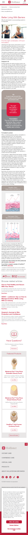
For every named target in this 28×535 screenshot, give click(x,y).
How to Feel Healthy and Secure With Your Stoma (12, 285)
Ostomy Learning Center (14, 7)
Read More (4, 293)
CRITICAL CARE (7, 462)
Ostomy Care (4, 7)
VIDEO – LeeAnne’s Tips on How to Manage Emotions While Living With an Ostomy (13, 298)
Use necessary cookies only (14, 529)
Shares (7, 276)
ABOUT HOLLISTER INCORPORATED (13, 471)
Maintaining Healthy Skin (6, 9)
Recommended (19, 276)
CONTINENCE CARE (8, 458)
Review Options (14, 525)
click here (11, 262)
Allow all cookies (14, 522)
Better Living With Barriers (7, 11)
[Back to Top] (26, 444)
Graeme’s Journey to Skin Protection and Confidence (10, 313)
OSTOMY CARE (6, 453)
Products (5, 467)
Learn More (14, 380)
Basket (24, 2)
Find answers (14, 348)
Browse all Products (14, 435)
